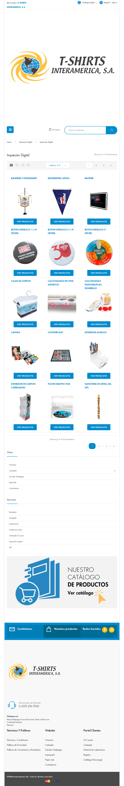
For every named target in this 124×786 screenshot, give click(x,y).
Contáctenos (50, 764)
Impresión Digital (25, 142)
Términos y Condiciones (17, 740)
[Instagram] (111, 629)
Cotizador (49, 745)
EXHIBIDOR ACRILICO (96, 332)
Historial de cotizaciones (94, 749)
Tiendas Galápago (53, 749)
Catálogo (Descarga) (92, 759)
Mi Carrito (56, 129)
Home (9, 142)
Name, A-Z (55, 165)
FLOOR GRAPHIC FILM (59, 383)
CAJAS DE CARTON (21, 281)
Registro (87, 754)
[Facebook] (104, 629)
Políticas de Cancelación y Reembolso (24, 749)
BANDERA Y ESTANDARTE (24, 178)
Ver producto (25, 221)
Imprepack (50, 754)
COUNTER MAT (55, 332)
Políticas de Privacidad (16, 745)
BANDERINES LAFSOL (59, 178)
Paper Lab (49, 759)
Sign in (114, 2)
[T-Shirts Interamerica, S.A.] (62, 67)
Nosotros (49, 740)
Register (107, 2)
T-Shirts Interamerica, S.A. (18, 776)
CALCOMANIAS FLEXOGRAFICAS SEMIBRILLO (93, 284)
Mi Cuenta (88, 740)
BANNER (89, 178)
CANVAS (15, 332)
